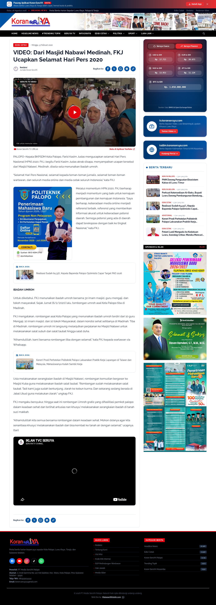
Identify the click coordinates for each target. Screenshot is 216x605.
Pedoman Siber (202, 10)
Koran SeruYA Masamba (154, 569)
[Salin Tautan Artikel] (133, 68)
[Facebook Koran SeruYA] (12, 561)
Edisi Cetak (179, 10)
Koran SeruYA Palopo (153, 558)
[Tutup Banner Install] (207, 4)
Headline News (151, 546)
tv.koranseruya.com (170, 120)
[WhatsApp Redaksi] (41, 561)
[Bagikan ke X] (114, 68)
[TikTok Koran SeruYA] (34, 561)
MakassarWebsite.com (111, 597)
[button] (74, 112)
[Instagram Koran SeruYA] (27, 561)
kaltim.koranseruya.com (173, 145)
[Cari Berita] (204, 33)
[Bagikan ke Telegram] (126, 68)
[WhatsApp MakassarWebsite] (123, 597)
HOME (14, 33)
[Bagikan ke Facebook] (107, 68)
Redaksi (189, 10)
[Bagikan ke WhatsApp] (120, 68)
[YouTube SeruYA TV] (19, 561)
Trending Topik (150, 563)
